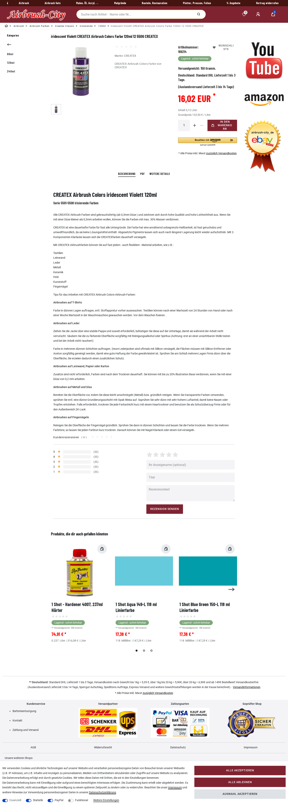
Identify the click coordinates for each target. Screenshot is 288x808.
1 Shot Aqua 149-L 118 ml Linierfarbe (136, 607)
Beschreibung (127, 173)
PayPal (59, 800)
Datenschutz (178, 747)
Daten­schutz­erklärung (102, 792)
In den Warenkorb (225, 125)
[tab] (127, 174)
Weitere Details (159, 173)
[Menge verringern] (201, 125)
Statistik (38, 800)
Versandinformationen (246, 687)
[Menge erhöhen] (194, 125)
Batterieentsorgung (24, 711)
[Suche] (198, 14)
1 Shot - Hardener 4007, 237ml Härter (77, 607)
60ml (10, 54)
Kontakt (17, 720)
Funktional (81, 800)
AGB (33, 747)
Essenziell (15, 800)
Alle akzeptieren (240, 770)
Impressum (250, 747)
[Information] (7, 3)
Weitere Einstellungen (106, 800)
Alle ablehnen (240, 782)
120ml (10, 62)
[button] (207, 141)
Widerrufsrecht (103, 747)
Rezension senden (164, 509)
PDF (142, 173)
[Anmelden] (258, 14)
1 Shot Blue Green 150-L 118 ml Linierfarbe (204, 607)
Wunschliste (226, 47)
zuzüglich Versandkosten (221, 153)
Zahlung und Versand (26, 729)
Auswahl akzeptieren (240, 794)
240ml (11, 71)
